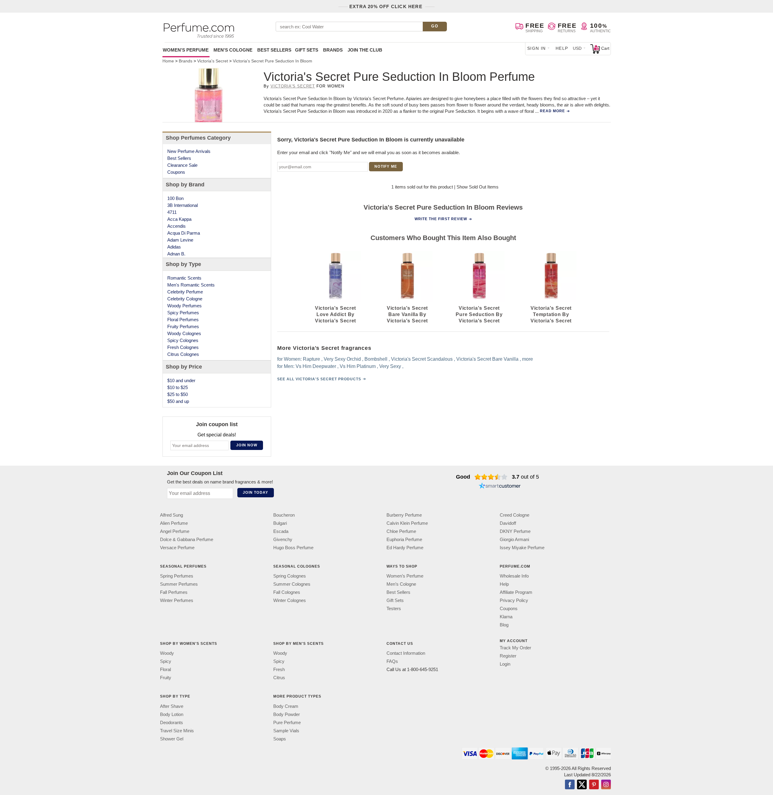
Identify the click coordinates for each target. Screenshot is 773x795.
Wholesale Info (514, 575)
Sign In (536, 48)
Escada (280, 531)
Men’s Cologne (401, 584)
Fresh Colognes (183, 347)
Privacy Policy (514, 600)
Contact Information (405, 653)
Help (562, 48)
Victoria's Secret (293, 86)
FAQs (392, 661)
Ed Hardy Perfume (404, 547)
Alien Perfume (174, 523)
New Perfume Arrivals (188, 151)
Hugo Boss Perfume (293, 547)
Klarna (506, 616)
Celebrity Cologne (184, 298)
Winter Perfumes (176, 600)
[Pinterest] (594, 785)
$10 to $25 (177, 387)
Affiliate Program (516, 592)
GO (434, 26)
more (527, 359)
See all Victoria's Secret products (319, 379)
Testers (393, 608)
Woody (167, 653)
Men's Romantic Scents (191, 284)
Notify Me (385, 166)
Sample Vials (286, 730)
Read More (552, 111)
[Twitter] (582, 785)
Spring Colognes (289, 575)
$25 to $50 (177, 394)
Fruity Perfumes (183, 326)
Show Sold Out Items (478, 186)
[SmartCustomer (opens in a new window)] (500, 486)
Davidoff (508, 523)
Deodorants (171, 722)
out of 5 (525, 477)
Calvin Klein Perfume (407, 523)
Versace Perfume (177, 547)
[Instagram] (606, 785)
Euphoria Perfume (404, 539)
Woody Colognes (184, 333)
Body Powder (286, 714)
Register (508, 655)
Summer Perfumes (179, 584)
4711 (172, 212)
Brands (333, 49)
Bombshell (375, 359)
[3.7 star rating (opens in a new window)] (491, 477)
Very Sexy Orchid (342, 359)
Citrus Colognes (183, 354)
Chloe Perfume (401, 531)
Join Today (255, 492)
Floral (165, 669)
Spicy (165, 661)
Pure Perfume (287, 722)
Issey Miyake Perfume (522, 547)
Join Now (246, 445)
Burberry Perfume (404, 515)
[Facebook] (570, 785)
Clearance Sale (182, 165)
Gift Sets (306, 49)
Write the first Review (441, 219)
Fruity (165, 677)
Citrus (279, 677)
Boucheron (284, 515)
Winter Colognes (289, 600)
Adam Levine (180, 239)
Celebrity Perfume (185, 291)
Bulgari (280, 523)
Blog (504, 624)
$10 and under (181, 380)
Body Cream (285, 706)
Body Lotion (171, 714)
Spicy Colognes (182, 340)
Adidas (174, 246)
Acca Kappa (179, 219)
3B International (182, 205)
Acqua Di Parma (183, 233)
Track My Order (515, 647)
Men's (232, 49)
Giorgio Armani (514, 539)
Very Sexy (390, 366)
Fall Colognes (286, 592)
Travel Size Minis (177, 730)
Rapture (311, 359)
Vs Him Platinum (358, 366)
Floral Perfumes (183, 319)
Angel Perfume (174, 531)
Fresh (279, 669)
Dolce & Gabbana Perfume (186, 539)
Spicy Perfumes (183, 312)
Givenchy (282, 539)
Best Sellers (274, 49)
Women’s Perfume (404, 575)
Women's (186, 49)
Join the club (365, 49)
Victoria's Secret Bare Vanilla (487, 359)
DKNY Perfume (515, 531)
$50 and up (178, 401)
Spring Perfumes (176, 575)
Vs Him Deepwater (316, 366)
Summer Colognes (291, 584)
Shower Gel (171, 738)
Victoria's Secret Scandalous (422, 359)
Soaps (279, 738)
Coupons (176, 172)
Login (505, 664)
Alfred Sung (171, 515)
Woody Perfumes (184, 305)
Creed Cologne (514, 515)
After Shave (171, 706)
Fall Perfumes (174, 592)
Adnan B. (176, 253)
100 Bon (175, 198)
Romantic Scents (184, 277)
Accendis (176, 226)
